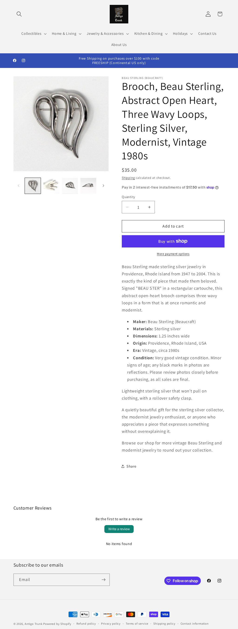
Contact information (195, 624)
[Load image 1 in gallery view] (33, 186)
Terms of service (137, 624)
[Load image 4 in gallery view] (88, 186)
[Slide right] (103, 186)
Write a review (119, 528)
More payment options (173, 254)
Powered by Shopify (57, 624)
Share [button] (131, 466)
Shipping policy (164, 624)
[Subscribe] (103, 580)
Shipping (128, 178)
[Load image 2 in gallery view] (51, 186)
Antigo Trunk (34, 624)
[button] (19, 14)
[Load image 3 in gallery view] (70, 186)
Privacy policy (111, 624)
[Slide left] (18, 186)
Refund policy (86, 624)
